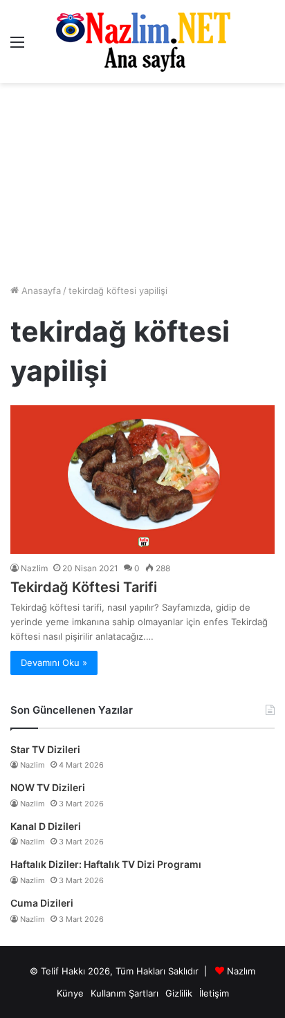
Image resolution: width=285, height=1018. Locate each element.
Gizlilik (178, 993)
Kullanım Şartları (124, 993)
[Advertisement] (142, 183)
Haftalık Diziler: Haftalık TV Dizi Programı (105, 864)
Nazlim (34, 568)
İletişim (214, 993)
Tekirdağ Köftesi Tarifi (83, 587)
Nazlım (241, 971)
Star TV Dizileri (45, 749)
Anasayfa (40, 290)
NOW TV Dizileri (47, 787)
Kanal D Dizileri (45, 826)
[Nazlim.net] (143, 41)
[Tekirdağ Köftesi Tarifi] (142, 479)
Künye (70, 993)
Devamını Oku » (54, 662)
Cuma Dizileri (41, 903)
